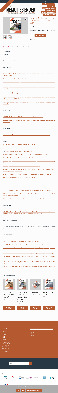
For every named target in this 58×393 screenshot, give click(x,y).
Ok (18, 390)
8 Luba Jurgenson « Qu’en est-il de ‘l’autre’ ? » (15, 79)
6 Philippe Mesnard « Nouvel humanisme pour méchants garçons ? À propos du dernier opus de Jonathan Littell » (29, 74)
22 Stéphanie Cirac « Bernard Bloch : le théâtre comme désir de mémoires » (23, 117)
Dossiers (4, 339)
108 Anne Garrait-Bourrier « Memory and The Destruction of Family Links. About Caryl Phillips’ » (29, 195)
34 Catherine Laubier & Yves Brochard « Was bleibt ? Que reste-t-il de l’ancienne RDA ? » (26, 135)
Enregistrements (6, 342)
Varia (4, 340)
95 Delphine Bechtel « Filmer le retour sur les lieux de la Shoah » (20, 177)
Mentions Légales (6, 331)
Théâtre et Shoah (50, 10)
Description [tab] (6, 47)
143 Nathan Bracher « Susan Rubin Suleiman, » (29, 262)
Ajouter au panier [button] (9, 308)
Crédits (4, 334)
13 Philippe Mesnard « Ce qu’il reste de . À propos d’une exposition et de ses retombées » (29, 88)
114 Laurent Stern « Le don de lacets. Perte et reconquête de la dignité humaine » (24, 199)
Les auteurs (5, 328)
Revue (35, 39)
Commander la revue (43, 1)
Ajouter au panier (40, 35)
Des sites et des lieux (7, 343)
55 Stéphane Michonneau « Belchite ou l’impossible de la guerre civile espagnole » (28, 158)
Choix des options (35, 308)
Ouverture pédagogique (48, 12)
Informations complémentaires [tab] (21, 47)
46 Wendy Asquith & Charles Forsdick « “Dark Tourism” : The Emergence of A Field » (25, 154)
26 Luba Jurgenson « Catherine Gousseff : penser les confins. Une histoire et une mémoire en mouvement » (29, 121)
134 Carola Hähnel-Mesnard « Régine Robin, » (21, 241)
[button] (26, 19)
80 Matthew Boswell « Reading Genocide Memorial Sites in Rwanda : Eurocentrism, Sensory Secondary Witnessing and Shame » (29, 170)
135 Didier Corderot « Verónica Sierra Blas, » (28, 245)
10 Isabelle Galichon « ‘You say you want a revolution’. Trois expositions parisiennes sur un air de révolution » (29, 83)
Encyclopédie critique (49, 8)
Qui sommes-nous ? (49, 3)
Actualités (5, 337)
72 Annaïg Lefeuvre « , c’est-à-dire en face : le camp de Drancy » (21, 166)
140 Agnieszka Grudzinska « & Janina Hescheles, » (29, 257)
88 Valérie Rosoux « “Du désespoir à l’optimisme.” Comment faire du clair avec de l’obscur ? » (28, 174)
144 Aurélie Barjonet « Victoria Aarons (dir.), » (29, 267)
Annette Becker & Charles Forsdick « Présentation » (18, 151)
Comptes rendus (6, 345)
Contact (4, 330)
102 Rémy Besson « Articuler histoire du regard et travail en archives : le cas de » (27, 190)
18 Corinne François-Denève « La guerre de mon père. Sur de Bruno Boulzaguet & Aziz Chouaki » (29, 103)
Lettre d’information (49, 14)
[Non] (56, 389)
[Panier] (49, 1)
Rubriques (52, 6)
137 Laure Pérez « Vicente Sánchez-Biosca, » (29, 249)
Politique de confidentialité (8, 333)
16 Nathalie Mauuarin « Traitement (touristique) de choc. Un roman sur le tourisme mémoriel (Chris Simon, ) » (29, 98)
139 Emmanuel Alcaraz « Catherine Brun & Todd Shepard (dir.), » (28, 253)
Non (23, 390)
